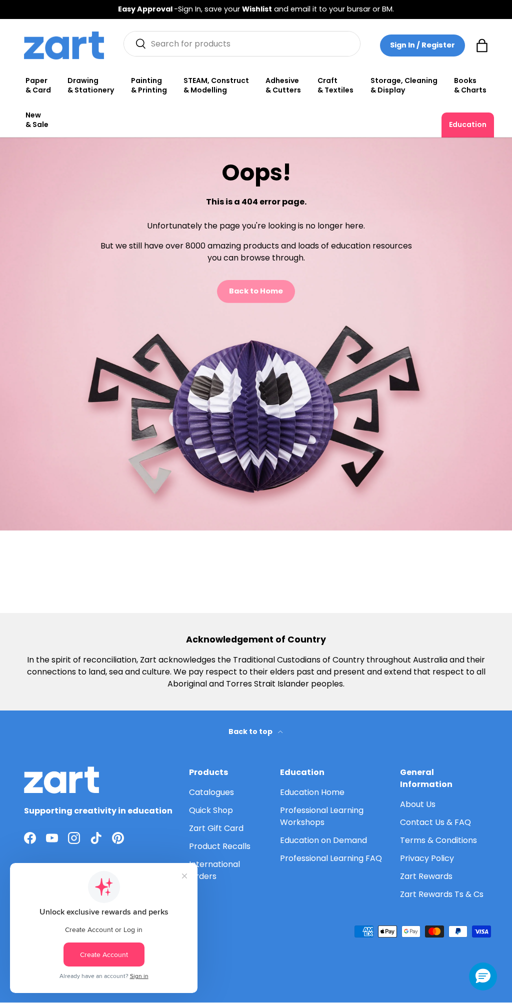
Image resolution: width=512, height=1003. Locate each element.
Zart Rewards (426, 876)
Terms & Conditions (438, 840)
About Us (418, 804)
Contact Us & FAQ (435, 822)
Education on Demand (323, 840)
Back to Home (256, 291)
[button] (482, 45)
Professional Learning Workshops (322, 816)
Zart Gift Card (216, 828)
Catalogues (211, 792)
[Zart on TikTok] (96, 838)
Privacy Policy (427, 858)
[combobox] (242, 44)
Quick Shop (211, 810)
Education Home (312, 792)
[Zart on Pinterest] (118, 838)
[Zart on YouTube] (52, 838)
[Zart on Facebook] (30, 838)
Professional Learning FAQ (331, 858)
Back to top (251, 731)
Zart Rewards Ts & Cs (442, 894)
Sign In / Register (422, 45)
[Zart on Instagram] (74, 838)
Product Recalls (219, 846)
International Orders (214, 870)
